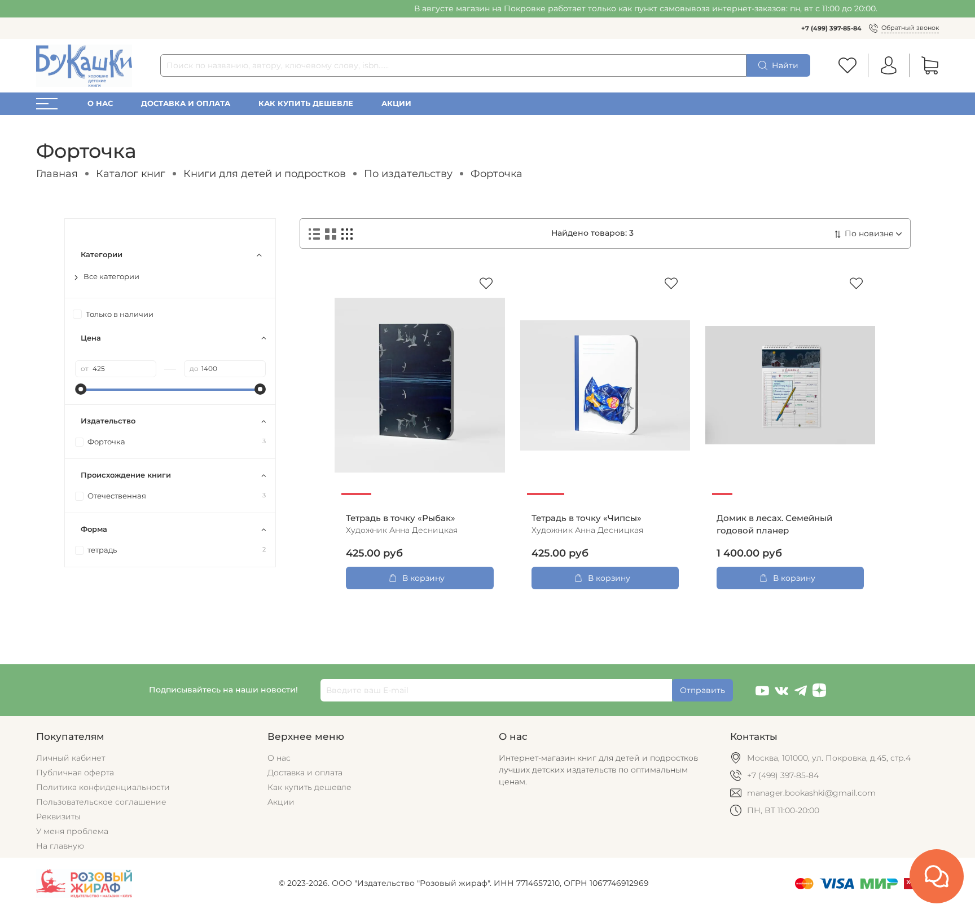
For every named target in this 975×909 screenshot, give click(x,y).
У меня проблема (72, 831)
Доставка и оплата (185, 103)
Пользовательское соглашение (101, 802)
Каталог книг (130, 173)
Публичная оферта (75, 772)
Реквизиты (58, 816)
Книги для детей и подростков (264, 173)
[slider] (80, 389)
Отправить (702, 690)
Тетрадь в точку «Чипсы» (587, 518)
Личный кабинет (70, 758)
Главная (57, 173)
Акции (396, 103)
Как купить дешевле (305, 103)
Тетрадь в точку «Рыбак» (400, 518)
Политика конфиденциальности (103, 787)
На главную (60, 846)
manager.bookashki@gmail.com (811, 793)
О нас (100, 103)
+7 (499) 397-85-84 (831, 28)
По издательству (408, 173)
